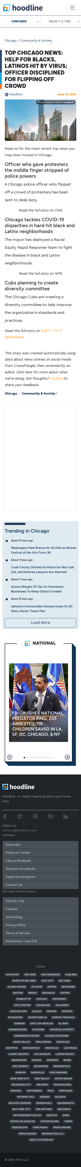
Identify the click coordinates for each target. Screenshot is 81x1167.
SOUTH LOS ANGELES (22, 1121)
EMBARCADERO (18, 1030)
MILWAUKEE (41, 1066)
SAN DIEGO (64, 1109)
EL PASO (63, 1023)
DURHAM (19, 1023)
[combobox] (20, 21)
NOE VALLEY (42, 1079)
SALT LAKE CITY (21, 1109)
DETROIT (67, 1011)
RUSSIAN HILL (44, 1103)
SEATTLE (52, 1115)
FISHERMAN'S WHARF (26, 1036)
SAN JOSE (30, 975)
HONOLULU (62, 1042)
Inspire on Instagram (20, 877)
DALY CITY (47, 981)
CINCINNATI (59, 999)
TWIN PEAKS (40, 1127)
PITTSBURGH (34, 1091)
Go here (56, 378)
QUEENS (45, 1097)
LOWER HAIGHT (65, 1054)
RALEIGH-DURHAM (20, 1103)
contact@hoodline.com (19, 830)
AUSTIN (51, 987)
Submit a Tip (15, 901)
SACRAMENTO (65, 1103)
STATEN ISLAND (49, 1121)
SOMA (66, 1115)
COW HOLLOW (18, 1011)
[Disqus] (40, 458)
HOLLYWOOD (43, 1042)
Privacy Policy (16, 925)
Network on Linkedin (20, 869)
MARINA (36, 1060)
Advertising (14, 917)
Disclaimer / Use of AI (21, 941)
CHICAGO (41, 999)
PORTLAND (65, 1091)
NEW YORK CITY (20, 1079)
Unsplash (69, 102)
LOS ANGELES (42, 1054)
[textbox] (61, 21)
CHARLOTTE (23, 999)
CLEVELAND (43, 1005)
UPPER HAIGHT (27, 1134)
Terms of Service (18, 933)
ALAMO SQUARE (16, 987)
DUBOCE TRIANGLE (63, 1017)
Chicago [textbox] (19, 21)
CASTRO (65, 993)
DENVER (51, 1011)
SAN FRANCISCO (50, 975)
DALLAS (36, 1011)
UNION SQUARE (62, 1127)
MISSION (21, 1072)
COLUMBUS (62, 1005)
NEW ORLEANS (58, 1072)
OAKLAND (71, 975)
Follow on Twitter (18, 853)
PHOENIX (15, 1091)
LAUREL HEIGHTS (18, 1054)
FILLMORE (38, 1030)
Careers (11, 909)
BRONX (32, 993)
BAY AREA (64, 981)
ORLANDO (42, 1085)
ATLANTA (36, 987)
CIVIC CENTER (22, 1005)
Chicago (11, 40)
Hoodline (15, 94)
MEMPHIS (52, 1060)
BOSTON (18, 993)
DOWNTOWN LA (37, 1017)
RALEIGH (60, 1097)
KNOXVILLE (52, 1048)
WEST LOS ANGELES (41, 1140)
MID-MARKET (21, 1066)
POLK (50, 1091)
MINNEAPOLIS (61, 1066)
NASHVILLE (37, 1072)
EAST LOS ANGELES (41, 1023)
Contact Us (14, 885)
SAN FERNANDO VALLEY (27, 1115)
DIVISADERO (15, 1017)
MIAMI (67, 1060)
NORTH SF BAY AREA (24, 981)
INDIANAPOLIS (31, 1048)
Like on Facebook (18, 861)
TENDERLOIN (19, 1127)
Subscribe (13, 844)
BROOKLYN (48, 993)
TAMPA (68, 1121)
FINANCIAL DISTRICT (62, 1030)
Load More (40, 623)
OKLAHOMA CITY (21, 1085)
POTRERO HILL (25, 1097)
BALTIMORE (68, 987)
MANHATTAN (19, 1060)
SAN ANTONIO (44, 1109)
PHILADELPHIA (62, 1085)
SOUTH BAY (12, 975)
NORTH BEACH (63, 1079)
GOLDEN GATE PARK (56, 1036)
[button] (9, 757)
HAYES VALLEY (21, 1042)
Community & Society (36, 40)
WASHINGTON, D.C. (53, 1134)
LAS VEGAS (70, 1048)
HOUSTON (11, 1048)
